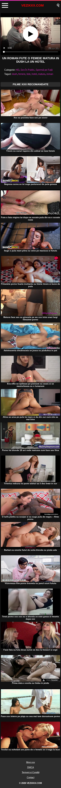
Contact (30, 777)
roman (49, 74)
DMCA (30, 767)
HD (17, 70)
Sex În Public (27, 70)
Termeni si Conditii (30, 772)
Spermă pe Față (44, 70)
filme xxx (30, 762)
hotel (34, 74)
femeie (21, 74)
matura (41, 74)
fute (28, 74)
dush (14, 74)
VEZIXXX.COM (32, 5)
